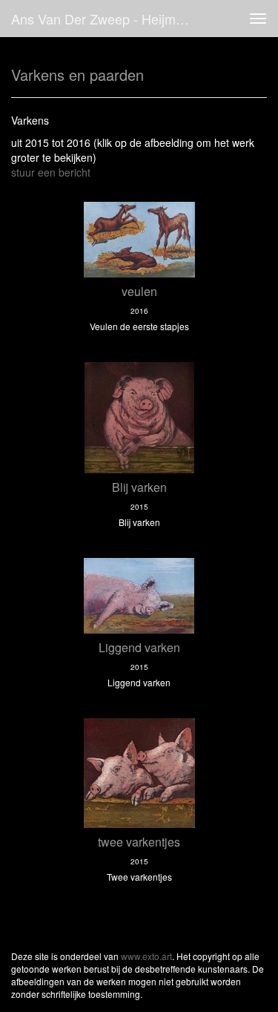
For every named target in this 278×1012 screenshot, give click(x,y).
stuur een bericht (50, 172)
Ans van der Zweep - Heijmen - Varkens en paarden (106, 18)
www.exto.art (146, 956)
